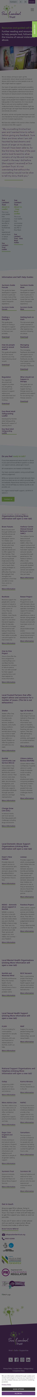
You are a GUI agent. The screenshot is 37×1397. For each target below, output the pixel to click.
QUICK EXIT (34, 29)
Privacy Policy (6, 1385)
